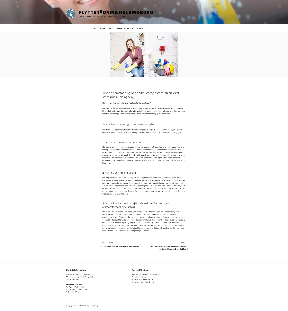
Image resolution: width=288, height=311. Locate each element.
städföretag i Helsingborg (127, 111)
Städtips (140, 28)
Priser (102, 28)
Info (110, 28)
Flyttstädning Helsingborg (116, 12)
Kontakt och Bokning (125, 28)
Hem (94, 28)
